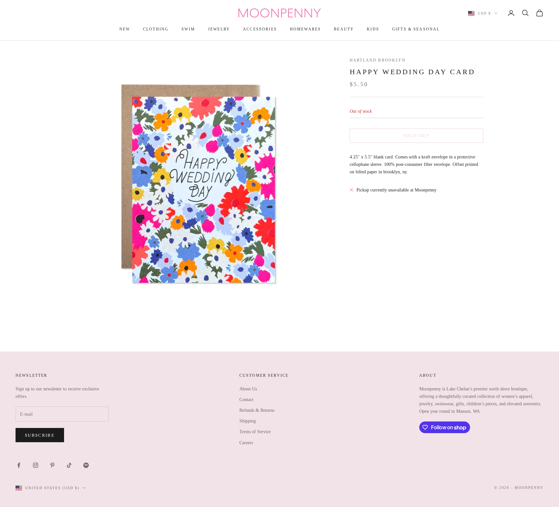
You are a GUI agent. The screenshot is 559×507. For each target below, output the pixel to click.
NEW (124, 29)
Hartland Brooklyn (378, 60)
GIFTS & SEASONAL (416, 29)
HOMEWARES (305, 29)
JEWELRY (219, 29)
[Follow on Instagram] (35, 465)
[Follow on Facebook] (19, 465)
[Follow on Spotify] (86, 465)
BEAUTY (344, 29)
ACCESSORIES (260, 29)
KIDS (373, 29)
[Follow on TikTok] (69, 465)
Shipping (247, 421)
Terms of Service (255, 431)
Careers (246, 442)
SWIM (188, 29)
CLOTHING (156, 29)
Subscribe (40, 435)
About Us (248, 388)
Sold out (416, 135)
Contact (246, 399)
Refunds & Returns (256, 410)
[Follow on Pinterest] (52, 465)
